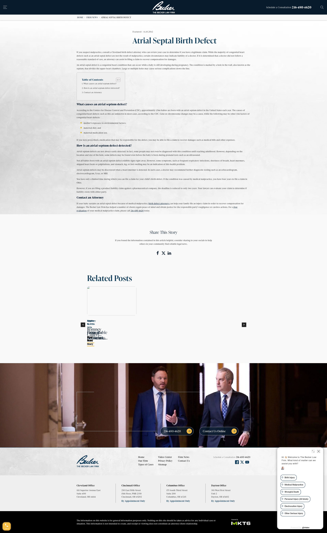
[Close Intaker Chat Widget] (319, 451)
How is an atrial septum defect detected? (102, 88)
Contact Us (184, 460)
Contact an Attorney (93, 92)
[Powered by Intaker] (306, 527)
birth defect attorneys (159, 203)
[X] (163, 253)
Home (80, 17)
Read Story (90, 338)
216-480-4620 (301, 7)
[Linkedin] (169, 253)
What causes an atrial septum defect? (100, 83)
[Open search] (322, 7)
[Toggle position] (313, 451)
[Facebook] (158, 253)
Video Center (165, 457)
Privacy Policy (165, 460)
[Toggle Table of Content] (117, 80)
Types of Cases (146, 464)
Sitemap (162, 464)
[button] (83, 324)
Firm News (92, 17)
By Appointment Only (133, 500)
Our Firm (143, 460)
